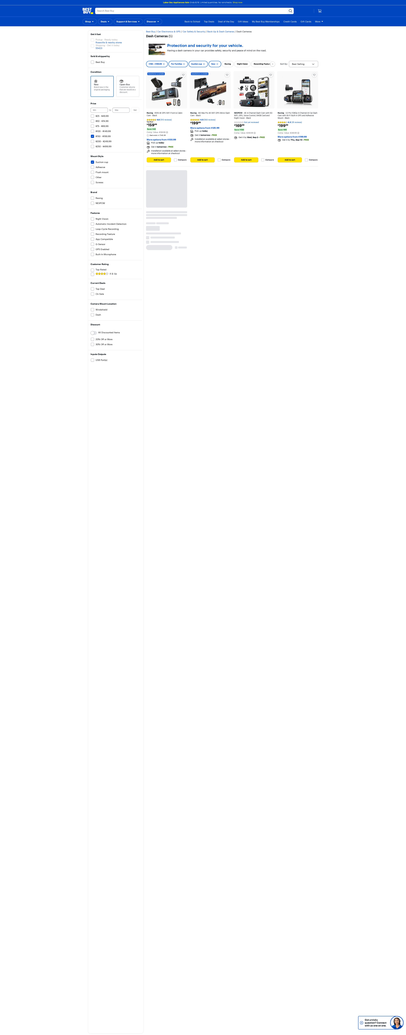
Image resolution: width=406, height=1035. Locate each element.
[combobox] (303, 64)
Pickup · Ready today (107, 39)
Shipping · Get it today (107, 45)
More (317, 21)
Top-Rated (101, 269)
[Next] (272, 64)
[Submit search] (290, 11)
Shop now (237, 2)
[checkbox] (157, 64)
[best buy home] (87, 11)
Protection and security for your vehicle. (205, 45)
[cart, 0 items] (320, 11)
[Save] (183, 74)
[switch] (94, 333)
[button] (89, 21)
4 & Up (113, 273)
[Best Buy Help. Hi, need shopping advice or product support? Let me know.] (397, 1022)
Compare (182, 160)
